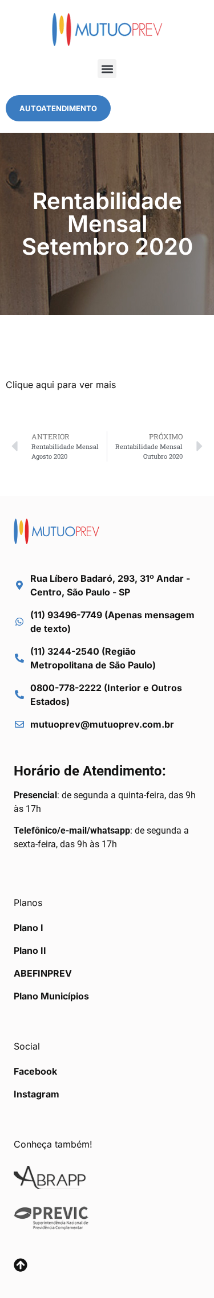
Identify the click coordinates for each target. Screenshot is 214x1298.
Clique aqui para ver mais (61, 384)
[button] (107, 68)
